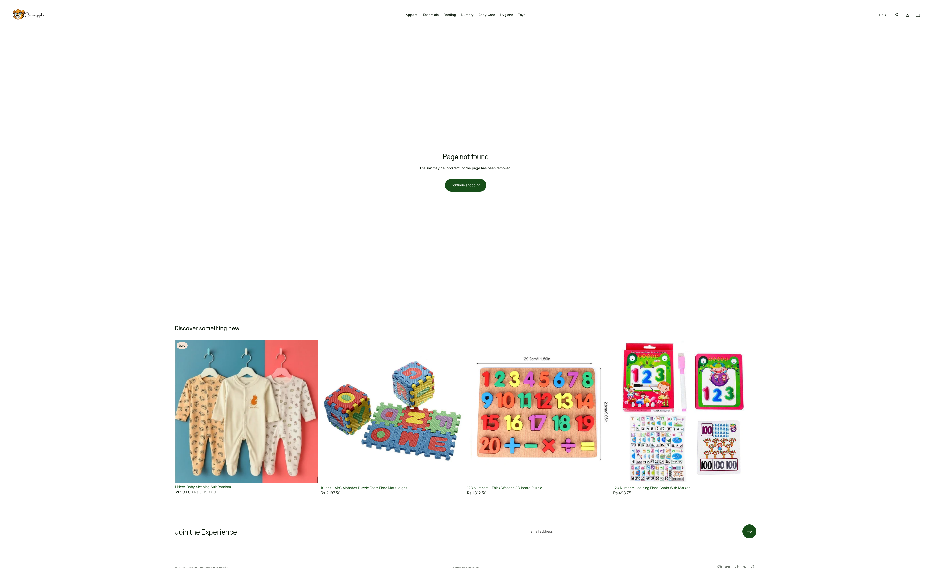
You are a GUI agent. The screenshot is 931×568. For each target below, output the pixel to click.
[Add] (456, 476)
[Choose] (310, 475)
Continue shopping (466, 185)
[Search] (897, 14)
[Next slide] (310, 411)
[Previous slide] (182, 411)
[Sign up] (749, 531)
